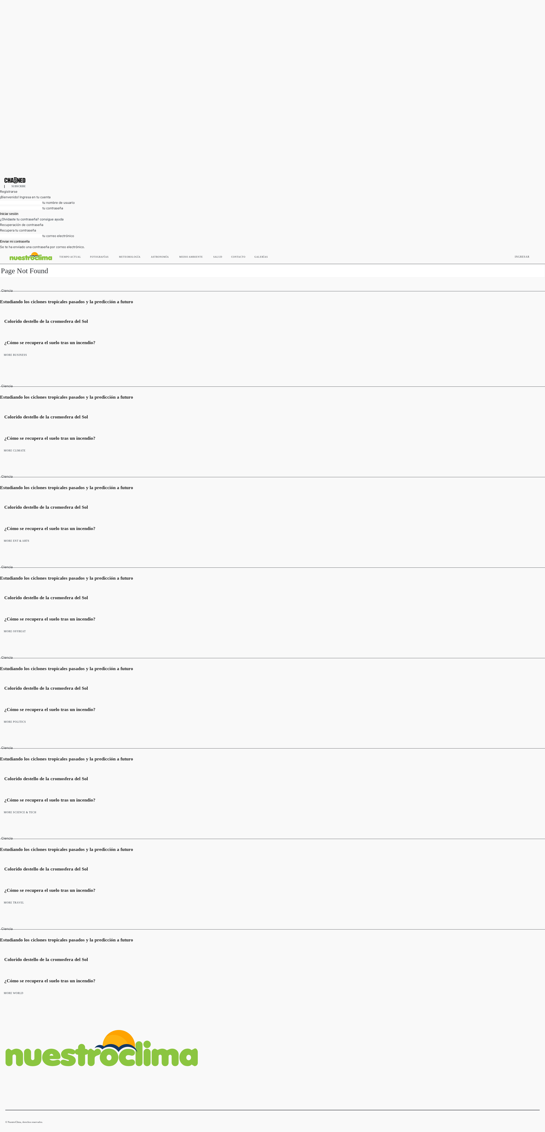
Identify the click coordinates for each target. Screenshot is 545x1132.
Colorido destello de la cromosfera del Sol (46, 321)
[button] (534, 256)
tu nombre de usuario (58, 203)
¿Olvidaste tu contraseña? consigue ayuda (31, 219)
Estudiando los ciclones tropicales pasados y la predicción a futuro (66, 301)
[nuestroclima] (272, 180)
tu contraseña (52, 208)
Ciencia (7, 291)
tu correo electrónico (58, 236)
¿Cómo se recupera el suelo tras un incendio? (49, 342)
